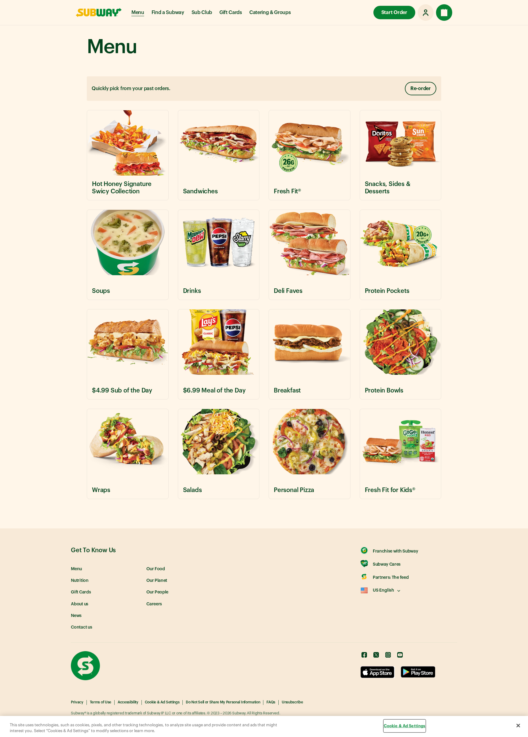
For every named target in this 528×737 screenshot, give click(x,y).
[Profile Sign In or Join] (426, 12)
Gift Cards (230, 12)
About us (79, 604)
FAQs (270, 702)
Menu (137, 12)
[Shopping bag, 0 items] (444, 12)
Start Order (394, 12)
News (76, 616)
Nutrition (80, 580)
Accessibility (128, 702)
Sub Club (202, 12)
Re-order (420, 88)
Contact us (81, 627)
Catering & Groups (270, 12)
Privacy (77, 702)
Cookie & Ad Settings (162, 702)
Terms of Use (100, 702)
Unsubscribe (292, 702)
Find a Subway (168, 12)
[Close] (518, 725)
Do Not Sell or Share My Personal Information (223, 702)
